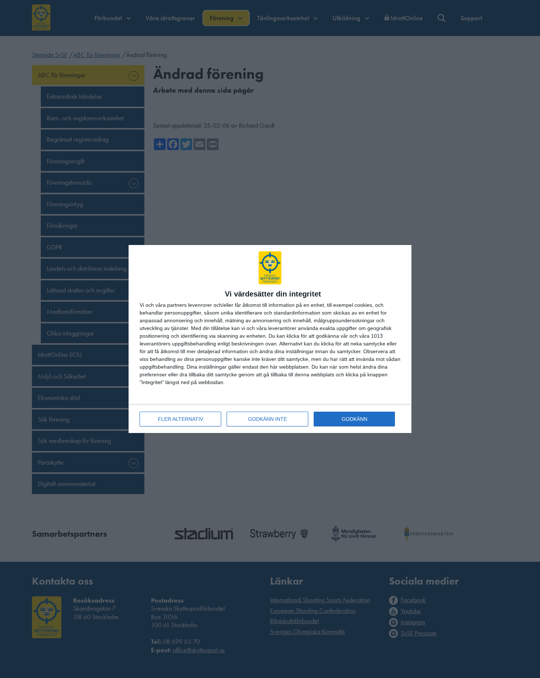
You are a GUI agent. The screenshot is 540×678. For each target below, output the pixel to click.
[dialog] (270, 339)
